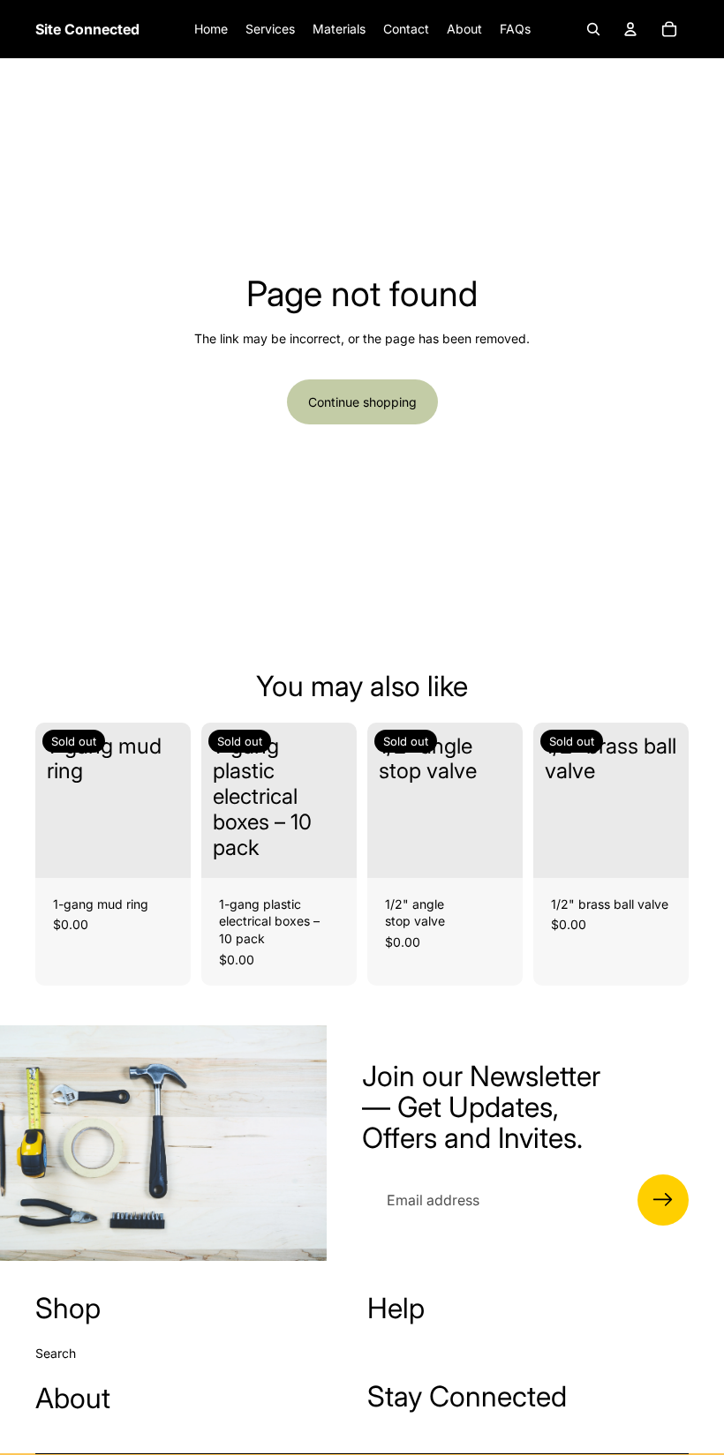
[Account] (630, 29)
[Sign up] (663, 1200)
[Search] (593, 29)
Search (55, 1353)
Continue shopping (362, 401)
